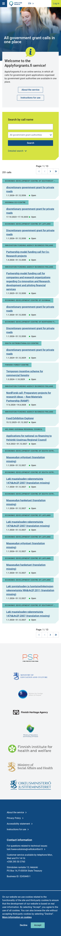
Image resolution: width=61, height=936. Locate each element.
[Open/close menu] (51, 135)
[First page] (39, 171)
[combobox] (30, 135)
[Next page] (50, 171)
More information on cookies (17, 917)
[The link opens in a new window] (30, 658)
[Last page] (56, 171)
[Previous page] (44, 171)
